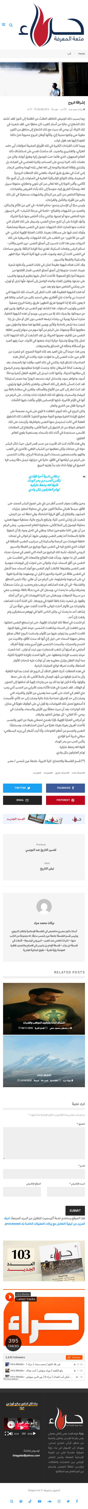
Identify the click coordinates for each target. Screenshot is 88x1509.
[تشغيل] (34, 1434)
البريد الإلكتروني (77, 1183)
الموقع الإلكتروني (33, 1183)
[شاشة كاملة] (7, 1434)
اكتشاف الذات (77, 773)
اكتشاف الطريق (61, 773)
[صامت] (11, 1434)
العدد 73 (54, 109)
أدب (61, 109)
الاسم (81, 1165)
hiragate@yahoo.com (26, 1455)
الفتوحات (47, 773)
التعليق (81, 1124)
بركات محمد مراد (76, 109)
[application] (22, 1428)
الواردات (36, 773)
